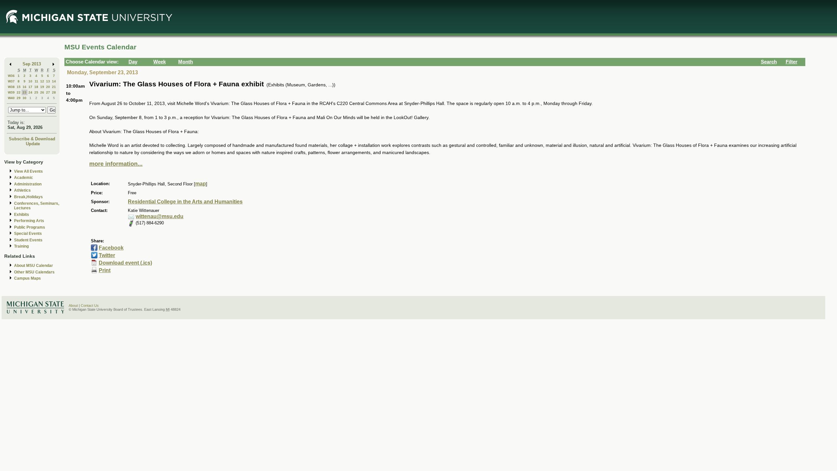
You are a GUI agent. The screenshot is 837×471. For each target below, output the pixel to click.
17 (30, 87)
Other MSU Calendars (34, 272)
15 (19, 87)
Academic (23, 177)
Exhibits (21, 214)
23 (24, 92)
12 (42, 81)
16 (24, 87)
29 (19, 98)
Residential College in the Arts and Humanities (185, 201)
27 (48, 92)
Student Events (28, 240)
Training (21, 246)
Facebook (111, 248)
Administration (28, 184)
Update (33, 143)
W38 (11, 87)
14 (54, 81)
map (200, 183)
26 (42, 92)
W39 (11, 92)
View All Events (28, 171)
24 (30, 92)
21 (54, 87)
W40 (11, 98)
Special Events (28, 233)
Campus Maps (27, 278)
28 (54, 92)
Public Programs (29, 227)
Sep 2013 (32, 63)
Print (105, 270)
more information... (116, 164)
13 (48, 81)
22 (19, 92)
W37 (11, 81)
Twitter (107, 255)
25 (36, 92)
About (73, 305)
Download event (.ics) (125, 263)
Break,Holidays (28, 197)
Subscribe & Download (32, 138)
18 (36, 87)
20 (48, 87)
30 (24, 98)
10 (30, 81)
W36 (11, 76)
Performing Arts (29, 220)
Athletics (22, 190)
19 (42, 87)
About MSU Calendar (33, 265)
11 (36, 81)
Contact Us (90, 305)
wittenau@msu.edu (159, 216)
